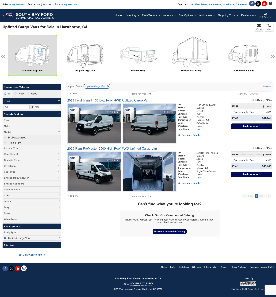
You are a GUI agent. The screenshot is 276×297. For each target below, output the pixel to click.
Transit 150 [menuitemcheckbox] (14, 142)
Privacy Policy (211, 266)
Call (269, 29)
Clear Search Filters (33, 254)
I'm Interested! (251, 126)
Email (259, 29)
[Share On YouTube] (264, 3)
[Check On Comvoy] (270, 3)
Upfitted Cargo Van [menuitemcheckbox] (19, 238)
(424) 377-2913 (44, 4)
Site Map (196, 266)
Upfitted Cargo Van (96, 86)
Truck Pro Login (239, 266)
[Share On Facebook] (252, 3)
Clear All (267, 86)
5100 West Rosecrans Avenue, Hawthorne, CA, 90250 (218, 4)
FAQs (173, 266)
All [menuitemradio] (9, 93)
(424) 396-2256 (69, 4)
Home (164, 266)
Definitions (184, 266)
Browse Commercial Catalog (169, 231)
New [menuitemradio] (21, 93)
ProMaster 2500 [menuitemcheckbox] (17, 137)
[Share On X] (258, 3)
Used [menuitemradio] (34, 93)
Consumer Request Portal (262, 266)
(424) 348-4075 (17, 4)
